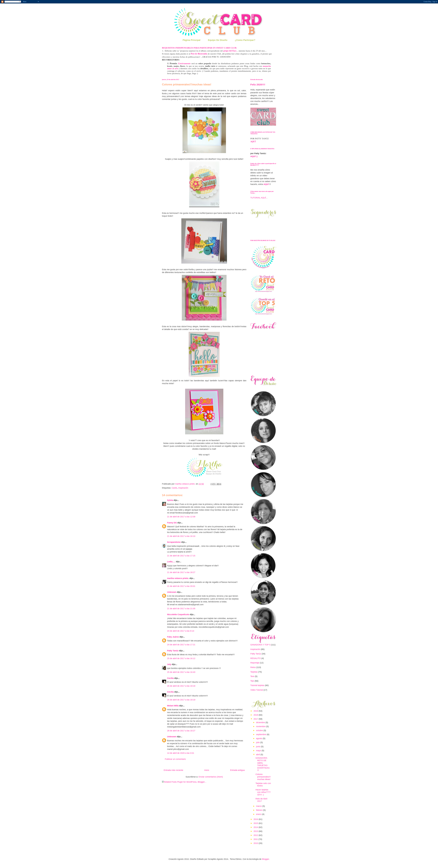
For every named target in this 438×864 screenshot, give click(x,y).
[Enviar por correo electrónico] (211, 484)
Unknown (171, 592)
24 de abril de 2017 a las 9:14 (180, 631)
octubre (259, 730)
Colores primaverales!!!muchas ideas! (263, 776)
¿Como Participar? (245, 40)
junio (258, 746)
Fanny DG (172, 523)
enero (259, 814)
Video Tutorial (256, 690)
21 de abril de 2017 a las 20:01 (181, 586)
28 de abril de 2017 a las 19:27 (181, 731)
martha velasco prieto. (178, 578)
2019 (256, 711)
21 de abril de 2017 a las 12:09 (181, 517)
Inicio (206, 770)
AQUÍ (253, 141)
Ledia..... (171, 561)
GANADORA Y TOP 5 (260, 645)
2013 (256, 831)
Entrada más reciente (173, 770)
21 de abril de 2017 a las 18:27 (181, 572)
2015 (256, 823)
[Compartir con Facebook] (218, 484)
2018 (256, 715)
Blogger (265, 859)
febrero (259, 810)
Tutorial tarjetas (257, 685)
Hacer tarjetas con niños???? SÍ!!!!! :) (263, 792)
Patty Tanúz (173, 651)
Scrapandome (174, 542)
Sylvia (170, 500)
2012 (256, 835)
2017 (256, 719)
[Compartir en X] (216, 484)
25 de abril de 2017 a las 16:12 (181, 658)
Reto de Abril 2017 (261, 800)
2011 (256, 839)
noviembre (261, 726)
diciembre (261, 722)
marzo (259, 806)
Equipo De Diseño (217, 40)
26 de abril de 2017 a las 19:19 (181, 686)
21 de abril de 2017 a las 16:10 (181, 536)
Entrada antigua (237, 770)
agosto (259, 738)
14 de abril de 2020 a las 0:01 (180, 753)
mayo (259, 750)
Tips (252, 681)
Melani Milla (173, 706)
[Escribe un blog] (214, 484)
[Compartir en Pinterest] (220, 484)
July (169, 664)
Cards (174, 488)
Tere (252, 676)
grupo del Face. (230, 50)
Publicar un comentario (175, 759)
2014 (256, 827)
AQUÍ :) (253, 156)
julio (258, 742)
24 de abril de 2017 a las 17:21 (181, 644)
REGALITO (255, 658)
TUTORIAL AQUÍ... (259, 198)
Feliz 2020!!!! (257, 84)
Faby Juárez (173, 637)
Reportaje (254, 663)
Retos (253, 667)
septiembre (261, 734)
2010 (256, 843)
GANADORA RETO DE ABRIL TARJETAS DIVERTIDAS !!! (263, 764)
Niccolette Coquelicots (178, 614)
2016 (256, 819)
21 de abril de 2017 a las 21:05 (181, 608)
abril (258, 754)
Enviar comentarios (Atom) (211, 777)
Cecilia (170, 678)
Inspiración (183, 488)
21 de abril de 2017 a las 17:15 (181, 556)
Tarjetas (254, 672)
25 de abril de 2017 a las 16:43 (181, 672)
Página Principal (191, 40)
